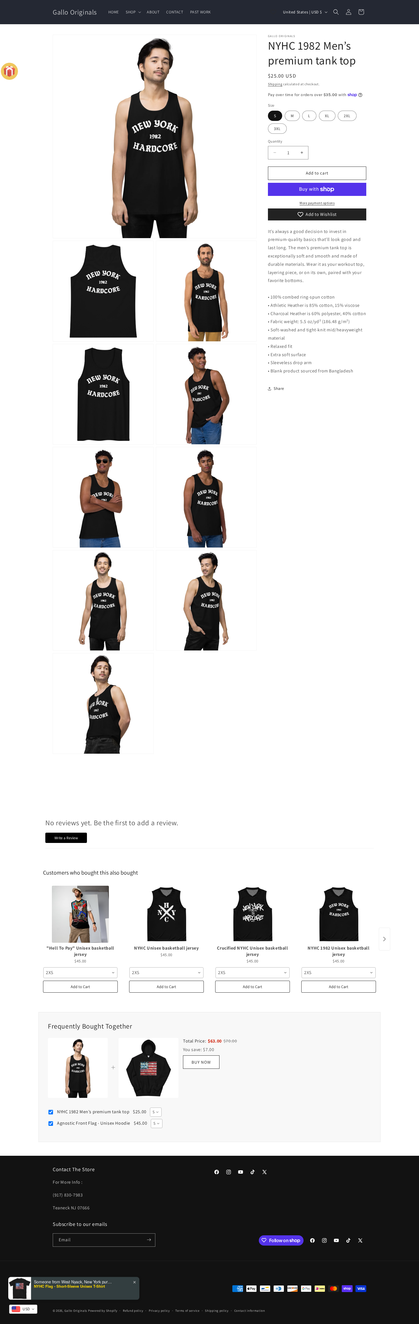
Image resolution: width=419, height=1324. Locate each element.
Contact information (249, 1311)
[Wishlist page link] (273, 12)
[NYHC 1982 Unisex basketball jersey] (339, 914)
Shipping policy (217, 1311)
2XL (347, 115)
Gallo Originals (76, 1311)
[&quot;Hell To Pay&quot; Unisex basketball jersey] (80, 914)
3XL (277, 128)
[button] (132, 12)
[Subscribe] (149, 1239)
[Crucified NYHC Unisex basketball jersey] (252, 914)
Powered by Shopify (102, 1311)
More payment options (317, 203)
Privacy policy (159, 1311)
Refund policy (133, 1311)
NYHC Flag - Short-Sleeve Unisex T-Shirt (69, 1286)
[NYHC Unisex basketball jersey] (166, 914)
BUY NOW (201, 1062)
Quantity (275, 141)
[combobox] (80, 972)
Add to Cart (80, 986)
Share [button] (279, 388)
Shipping (275, 84)
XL (327, 115)
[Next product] (384, 939)
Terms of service (187, 1311)
